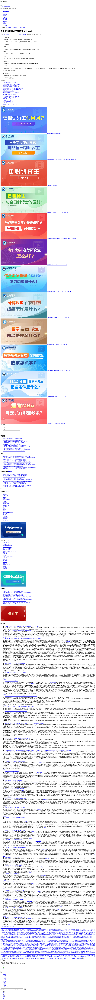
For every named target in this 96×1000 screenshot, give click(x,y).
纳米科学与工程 (21, 949)
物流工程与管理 (17, 955)
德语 (7, 954)
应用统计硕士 (82, 945)
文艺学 (47, 958)
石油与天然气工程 (70, 956)
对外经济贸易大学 (7, 547)
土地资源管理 (59, 951)
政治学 (27, 944)
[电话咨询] (3, 966)
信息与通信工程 (20, 943)
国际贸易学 (5, 517)
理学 (12, 952)
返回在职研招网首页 (5, 6)
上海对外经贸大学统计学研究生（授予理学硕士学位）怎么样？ (17, 481)
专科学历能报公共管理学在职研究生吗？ (14, 899)
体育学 (6, 947)
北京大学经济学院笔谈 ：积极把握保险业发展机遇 (14, 601)
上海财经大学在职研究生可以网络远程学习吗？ (16, 817)
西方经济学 (77, 952)
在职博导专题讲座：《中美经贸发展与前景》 (13, 591)
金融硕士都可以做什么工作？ (10, 603)
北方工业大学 (5, 936)
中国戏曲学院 (49, 932)
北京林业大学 (31, 933)
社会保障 (84, 943)
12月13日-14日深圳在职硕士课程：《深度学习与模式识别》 (17, 446)
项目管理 (5, 514)
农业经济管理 (32, 945)
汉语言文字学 (40, 948)
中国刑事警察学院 (69, 932)
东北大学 (5, 559)
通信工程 (82, 955)
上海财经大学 (6, 544)
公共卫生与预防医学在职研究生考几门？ (14, 788)
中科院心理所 (56, 933)
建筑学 (20, 945)
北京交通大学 (49, 933)
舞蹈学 (17, 945)
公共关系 (17, 951)
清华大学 (5, 553)
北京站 (4, 974)
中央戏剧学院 (40, 936)
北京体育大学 (70, 930)
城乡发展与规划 (60, 944)
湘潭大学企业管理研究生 (9, 101)
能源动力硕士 (79, 954)
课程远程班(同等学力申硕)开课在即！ (12, 86)
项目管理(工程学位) (31, 955)
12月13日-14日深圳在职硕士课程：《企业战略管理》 (15, 445)
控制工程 (56, 956)
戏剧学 (70, 951)
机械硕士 (59, 954)
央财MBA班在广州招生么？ (11, 681)
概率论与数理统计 (7, 499)
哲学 (44, 941)
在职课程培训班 (43, 849)
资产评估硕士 (46, 947)
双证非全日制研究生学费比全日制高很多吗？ (13, 595)
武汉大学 (5, 560)
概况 (5, 14)
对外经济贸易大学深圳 (7, 934)
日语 (9, 954)
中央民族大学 (23, 936)
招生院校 (15, 27)
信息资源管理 (34, 941)
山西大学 (5, 566)
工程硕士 (59, 955)
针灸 (50, 948)
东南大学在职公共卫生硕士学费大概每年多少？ (16, 663)
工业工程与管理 (67, 955)
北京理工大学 (37, 933)
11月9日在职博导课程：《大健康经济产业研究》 (14, 448)
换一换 (5, 939)
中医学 (3, 947)
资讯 (5, 18)
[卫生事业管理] (13, 586)
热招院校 (7, 926)
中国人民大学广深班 (8, 556)
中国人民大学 (6, 542)
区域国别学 (88, 951)
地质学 (25, 943)
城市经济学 (74, 951)
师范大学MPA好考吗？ (8, 91)
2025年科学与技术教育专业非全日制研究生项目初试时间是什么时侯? (21, 696)
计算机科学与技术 (90, 943)
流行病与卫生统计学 (8, 512)
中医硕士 (65, 948)
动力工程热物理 (87, 955)
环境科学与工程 (37, 954)
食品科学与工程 (10, 944)
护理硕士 (85, 947)
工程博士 (70, 944)
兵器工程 (27, 958)
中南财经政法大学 (32, 930)
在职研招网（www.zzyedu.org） (11, 34)
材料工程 (5, 956)
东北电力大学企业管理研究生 (10, 104)
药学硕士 (89, 947)
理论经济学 (8, 952)
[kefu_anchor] (3, 967)
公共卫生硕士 (52, 945)
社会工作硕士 (58, 945)
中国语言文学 (28, 941)
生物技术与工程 (29, 956)
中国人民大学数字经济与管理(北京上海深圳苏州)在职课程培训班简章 (19, 457)
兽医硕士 (64, 947)
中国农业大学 (28, 932)
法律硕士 (10, 947)
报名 (5, 25)
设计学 (85, 948)
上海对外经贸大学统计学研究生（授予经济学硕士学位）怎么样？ (18, 479)
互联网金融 (85, 944)
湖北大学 (29, 936)
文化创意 (51, 943)
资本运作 (84, 951)
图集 (4, 22)
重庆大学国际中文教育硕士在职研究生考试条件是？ (15, 475)
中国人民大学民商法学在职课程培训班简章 (13, 466)
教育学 (10, 941)
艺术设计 (10, 955)
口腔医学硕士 (80, 947)
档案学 (38, 941)
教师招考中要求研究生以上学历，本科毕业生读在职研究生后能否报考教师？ (23, 638)
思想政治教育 (80, 941)
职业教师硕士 (79, 958)
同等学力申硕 (18, 928)
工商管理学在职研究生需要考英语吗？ (14, 839)
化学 (49, 944)
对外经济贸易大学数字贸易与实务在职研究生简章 (14, 459)
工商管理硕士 (31, 683)
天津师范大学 (11, 937)
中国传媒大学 (62, 933)
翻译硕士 (70, 945)
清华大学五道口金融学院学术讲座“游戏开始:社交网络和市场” (17, 592)
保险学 (54, 941)
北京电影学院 (83, 930)
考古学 (66, 943)
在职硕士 (8, 928)
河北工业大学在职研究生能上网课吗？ (14, 907)
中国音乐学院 (55, 932)
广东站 (4, 977)
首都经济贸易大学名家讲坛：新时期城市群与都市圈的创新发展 (17, 599)
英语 (4, 510)
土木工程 (77, 955)
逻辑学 (65, 958)
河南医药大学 (24, 934)
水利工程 (60, 956)
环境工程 (5, 513)
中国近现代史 (21, 954)
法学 (13, 941)
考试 (5, 19)
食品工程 (18, 958)
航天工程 (35, 958)
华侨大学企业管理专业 (8, 98)
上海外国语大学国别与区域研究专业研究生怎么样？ (15, 486)
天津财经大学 (80, 936)
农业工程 (46, 955)
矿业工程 (64, 956)
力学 (13, 955)
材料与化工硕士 (64, 954)
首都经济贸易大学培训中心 (9, 551)
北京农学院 (74, 933)
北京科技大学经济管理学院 (9, 94)
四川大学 (5, 562)
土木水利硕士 (85, 954)
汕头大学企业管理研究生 (9, 103)
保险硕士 (41, 947)
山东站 (4, 979)
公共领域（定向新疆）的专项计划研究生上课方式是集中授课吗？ (20, 706)
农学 (81, 948)
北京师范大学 (30, 934)
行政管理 (7, 941)
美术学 (35, 943)
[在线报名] (3, 968)
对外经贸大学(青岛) (7, 545)
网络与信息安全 (60, 958)
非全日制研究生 (66, 641)
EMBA (11, 948)
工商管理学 (5, 495)
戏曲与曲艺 (46, 949)
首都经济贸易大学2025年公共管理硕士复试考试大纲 (15, 474)
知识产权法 (79, 951)
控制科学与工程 (44, 944)
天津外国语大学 (39, 937)
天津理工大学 (5, 937)
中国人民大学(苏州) (7, 548)
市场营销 (5, 516)
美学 (38, 943)
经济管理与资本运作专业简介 (10, 85)
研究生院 (47, 952)
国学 (4, 508)
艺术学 (28, 943)
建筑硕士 (8, 948)
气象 (59, 949)
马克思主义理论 (34, 952)
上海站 (4, 975)
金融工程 (24, 944)
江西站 (4, 985)
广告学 (63, 951)
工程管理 (5, 951)
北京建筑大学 (80, 933)
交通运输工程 (36, 956)
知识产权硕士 (75, 949)
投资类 (72, 941)
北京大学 (5, 552)
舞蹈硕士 (36, 949)
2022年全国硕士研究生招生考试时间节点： (13, 88)
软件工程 (34, 944)
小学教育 (4, 954)
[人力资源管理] (13, 537)
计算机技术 (24, 955)
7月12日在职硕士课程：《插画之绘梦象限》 (13, 438)
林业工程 (14, 958)
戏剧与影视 (40, 949)
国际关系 (68, 941)
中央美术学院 (34, 936)
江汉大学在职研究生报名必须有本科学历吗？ (15, 807)
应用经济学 (34, 951)
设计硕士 (56, 949)
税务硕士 (14, 947)
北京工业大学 (9, 933)
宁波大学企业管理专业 (8, 100)
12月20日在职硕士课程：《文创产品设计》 (13, 440)
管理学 (15, 941)
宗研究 (62, 955)
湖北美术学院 (56, 936)
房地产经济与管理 (77, 943)
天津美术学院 (59, 937)
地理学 (51, 944)
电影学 (66, 951)
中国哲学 (68, 952)
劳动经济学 (70, 943)
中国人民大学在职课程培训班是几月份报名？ (15, 847)
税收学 (54, 944)
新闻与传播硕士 (75, 945)
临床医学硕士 (74, 947)
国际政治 (51, 941)
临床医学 (37, 945)
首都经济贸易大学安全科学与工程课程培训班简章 (14, 468)
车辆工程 (54, 955)
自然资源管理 (62, 943)
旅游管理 (20, 944)
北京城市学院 (74, 934)
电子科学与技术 (25, 945)
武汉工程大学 (86, 933)
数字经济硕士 (87, 949)
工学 (79, 948)
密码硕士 (69, 948)
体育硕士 (60, 947)
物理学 (43, 951)
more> (7, 453)
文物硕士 (74, 948)
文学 (77, 948)
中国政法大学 (56, 930)
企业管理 (5, 506)
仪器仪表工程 (14, 956)
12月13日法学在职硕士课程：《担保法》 (12, 444)
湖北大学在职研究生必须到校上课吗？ (14, 865)
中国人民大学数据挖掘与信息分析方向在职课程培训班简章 (16, 463)
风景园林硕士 (16, 948)
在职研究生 (40, 762)
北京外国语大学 (49, 930)
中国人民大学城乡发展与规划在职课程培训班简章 (14, 460)
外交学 (64, 941)
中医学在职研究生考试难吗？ (12, 771)
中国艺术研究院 (72, 937)
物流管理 (5, 502)
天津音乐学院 (53, 937)
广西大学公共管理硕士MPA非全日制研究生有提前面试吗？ (19, 630)
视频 (5, 21)
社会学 (41, 941)
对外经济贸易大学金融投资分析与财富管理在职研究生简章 (16, 456)
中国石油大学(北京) (11, 932)
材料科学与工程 (20, 952)
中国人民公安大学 (41, 932)
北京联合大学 (55, 934)
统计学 (8, 943)
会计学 (4, 509)
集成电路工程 (51, 956)
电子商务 (13, 951)
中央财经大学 (6, 567)
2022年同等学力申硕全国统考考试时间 (12, 89)
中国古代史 (15, 954)
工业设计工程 (89, 956)
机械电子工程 (48, 951)
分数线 (4, 23)
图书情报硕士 (36, 947)
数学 (47, 948)
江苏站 (4, 978)
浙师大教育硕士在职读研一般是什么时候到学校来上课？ (18, 738)
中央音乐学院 (17, 936)
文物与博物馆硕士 (71, 958)
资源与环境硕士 (72, 954)
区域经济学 (72, 952)
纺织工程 (77, 956)
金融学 (4, 497)
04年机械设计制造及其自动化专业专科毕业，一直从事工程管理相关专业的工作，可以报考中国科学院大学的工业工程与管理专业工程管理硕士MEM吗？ (40, 750)
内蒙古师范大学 (6, 564)
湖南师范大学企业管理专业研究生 (11, 96)
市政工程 (54, 951)
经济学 (4, 498)
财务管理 (5, 518)
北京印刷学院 (89, 934)
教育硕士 (5, 945)
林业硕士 (68, 947)
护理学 (20, 948)
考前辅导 (5, 568)
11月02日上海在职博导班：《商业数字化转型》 (14, 451)
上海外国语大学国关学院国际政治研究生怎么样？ (14, 483)
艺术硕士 (29, 948)
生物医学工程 (9, 958)
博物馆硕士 (62, 949)
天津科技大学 (86, 936)
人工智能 (22, 941)
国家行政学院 (11, 936)
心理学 (47, 941)
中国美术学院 (61, 932)
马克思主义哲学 (52, 952)
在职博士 (12, 928)
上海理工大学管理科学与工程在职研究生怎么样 (14, 477)
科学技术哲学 (59, 952)
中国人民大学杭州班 (8, 549)
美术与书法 (51, 949)
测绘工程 (23, 956)
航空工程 (31, 958)
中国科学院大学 (76, 932)
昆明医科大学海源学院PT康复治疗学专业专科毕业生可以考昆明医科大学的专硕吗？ (24, 723)
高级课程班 (38, 930)
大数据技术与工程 (53, 958)
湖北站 (4, 982)
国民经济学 (82, 952)
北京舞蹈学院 (77, 930)
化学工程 (9, 956)
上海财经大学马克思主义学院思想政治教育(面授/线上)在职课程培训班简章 (20, 467)
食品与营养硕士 (27, 952)
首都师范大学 (49, 934)
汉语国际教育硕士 (40, 955)
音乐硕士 (32, 949)
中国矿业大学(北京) (16, 934)
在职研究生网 (22, 34)
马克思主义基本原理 (29, 954)
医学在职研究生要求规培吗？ (12, 873)
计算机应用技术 (59, 941)
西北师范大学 (23, 937)
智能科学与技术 (13, 949)
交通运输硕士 (5, 955)
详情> (44, 629)
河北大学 (88, 937)
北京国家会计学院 (81, 934)
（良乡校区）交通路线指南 (9, 82)
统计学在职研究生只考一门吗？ (12, 857)
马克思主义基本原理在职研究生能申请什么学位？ (16, 798)
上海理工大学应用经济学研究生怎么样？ (12, 478)
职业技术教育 (41, 952)
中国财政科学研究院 (31, 937)
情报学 (30, 944)
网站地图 (39, 928)
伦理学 (64, 952)
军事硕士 (4, 948)
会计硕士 (87, 945)
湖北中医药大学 (62, 936)
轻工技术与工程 (82, 956)
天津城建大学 (17, 937)
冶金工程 (45, 956)
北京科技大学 (15, 933)
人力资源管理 (6, 505)
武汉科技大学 (34, 932)
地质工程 (19, 956)
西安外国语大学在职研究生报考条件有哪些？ (15, 761)
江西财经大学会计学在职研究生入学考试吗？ (15, 890)
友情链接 (3, 926)
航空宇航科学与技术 (46, 954)
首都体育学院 (62, 934)
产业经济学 (41, 943)
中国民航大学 (69, 936)
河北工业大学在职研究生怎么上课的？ (14, 780)
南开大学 (5, 558)
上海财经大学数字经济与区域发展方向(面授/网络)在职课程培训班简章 (19, 464)
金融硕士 (38, 944)
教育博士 (66, 944)
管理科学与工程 (86, 941)
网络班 (35, 928)
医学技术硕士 (54, 948)
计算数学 (5, 501)
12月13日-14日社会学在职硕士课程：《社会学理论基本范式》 (17, 441)
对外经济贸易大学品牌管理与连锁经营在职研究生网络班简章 (17, 462)
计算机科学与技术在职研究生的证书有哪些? (15, 830)
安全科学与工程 (13, 943)
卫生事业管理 (6, 503)
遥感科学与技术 (6, 949)
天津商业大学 (46, 937)
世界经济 (9, 951)
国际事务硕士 (81, 949)
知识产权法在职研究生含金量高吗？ (11, 92)
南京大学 (5, 563)
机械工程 (73, 955)
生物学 (14, 952)
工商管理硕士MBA (11, 945)
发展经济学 (79, 944)
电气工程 (50, 955)
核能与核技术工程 (41, 958)
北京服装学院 (68, 934)
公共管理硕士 (46, 945)
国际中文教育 (68, 949)
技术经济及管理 (23, 951)
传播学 (11, 954)
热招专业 (11, 926)
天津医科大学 (65, 937)
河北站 (4, 984)
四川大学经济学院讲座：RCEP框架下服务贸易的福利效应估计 (17, 596)
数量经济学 (39, 951)
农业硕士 (24, 948)
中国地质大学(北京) (20, 932)
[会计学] (13, 621)
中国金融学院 (4, 932)
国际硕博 (31, 928)
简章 (5, 17)
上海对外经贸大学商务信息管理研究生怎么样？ (14, 482)
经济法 (41, 945)
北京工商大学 (37, 934)
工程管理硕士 (34, 948)
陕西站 (4, 981)
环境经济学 (56, 943)
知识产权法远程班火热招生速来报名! (11, 84)
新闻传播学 (46, 943)
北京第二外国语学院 (23, 933)
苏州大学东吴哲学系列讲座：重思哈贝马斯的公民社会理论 (16, 602)
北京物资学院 (43, 934)
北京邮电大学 (43, 933)
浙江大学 (5, 555)
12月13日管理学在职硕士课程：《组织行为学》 (14, 442)
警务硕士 (56, 947)
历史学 (44, 948)
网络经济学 (29, 951)
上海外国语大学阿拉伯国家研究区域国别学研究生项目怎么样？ (17, 485)
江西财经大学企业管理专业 (9, 97)
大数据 (18, 941)
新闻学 (75, 941)
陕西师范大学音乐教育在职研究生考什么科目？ (16, 711)
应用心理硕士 (64, 945)
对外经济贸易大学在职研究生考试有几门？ (15, 917)
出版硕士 (18, 947)
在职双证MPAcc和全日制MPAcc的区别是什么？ (14, 598)
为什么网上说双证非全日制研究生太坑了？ (13, 594)
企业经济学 (74, 944)
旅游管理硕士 (30, 947)
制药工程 (22, 958)
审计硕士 (52, 947)
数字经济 (5, 494)
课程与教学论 (60, 948)
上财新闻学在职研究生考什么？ (12, 882)
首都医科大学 (91, 932)
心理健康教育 (88, 952)
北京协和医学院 (84, 932)
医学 (83, 948)
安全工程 (41, 956)
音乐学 (32, 943)
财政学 (16, 944)
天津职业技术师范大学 (81, 937)
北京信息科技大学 (90, 930)
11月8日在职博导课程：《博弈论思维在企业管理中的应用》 (17, 449)
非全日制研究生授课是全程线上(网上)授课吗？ (16, 672)
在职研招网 (8, 27)
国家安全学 (27, 949)
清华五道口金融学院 (48, 936)
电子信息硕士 (54, 954)
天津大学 (75, 936)
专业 (5, 15)
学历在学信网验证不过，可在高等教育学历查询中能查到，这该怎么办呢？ (22, 626)
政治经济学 (5, 520)
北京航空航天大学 (63, 930)
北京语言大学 (68, 933)
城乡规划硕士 (23, 947)
